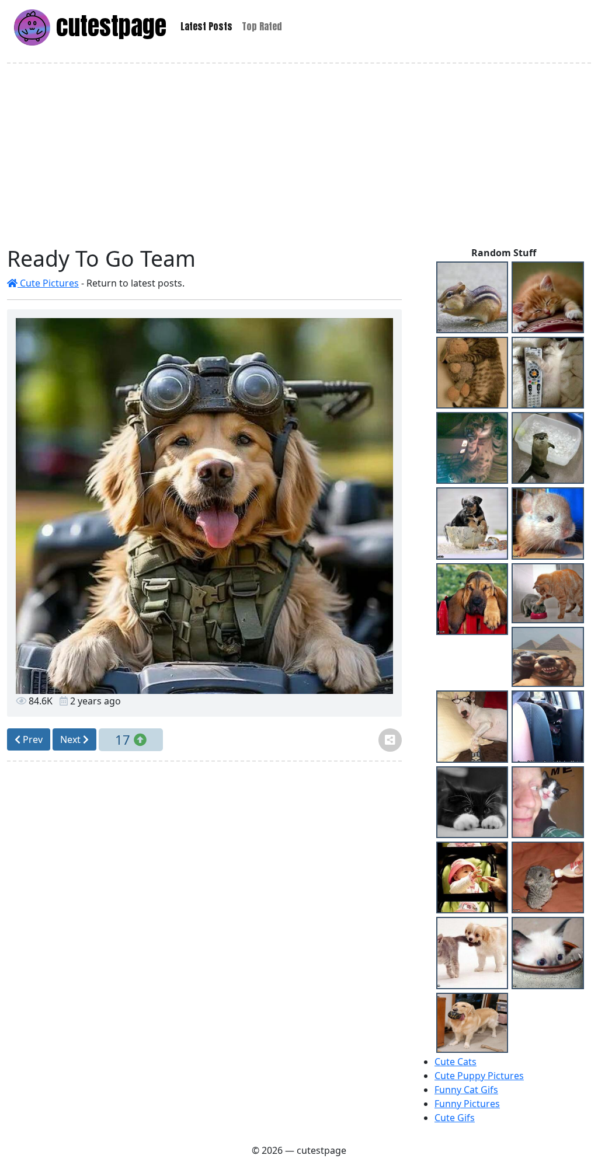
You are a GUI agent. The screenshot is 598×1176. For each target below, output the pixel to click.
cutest (108, 26)
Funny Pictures (467, 1103)
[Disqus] (204, 931)
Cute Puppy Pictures (479, 1075)
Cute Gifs (454, 1117)
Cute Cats (455, 1061)
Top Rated (262, 26)
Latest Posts (206, 26)
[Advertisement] (301, 154)
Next (71, 739)
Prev (31, 739)
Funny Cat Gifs (466, 1089)
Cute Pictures (48, 283)
